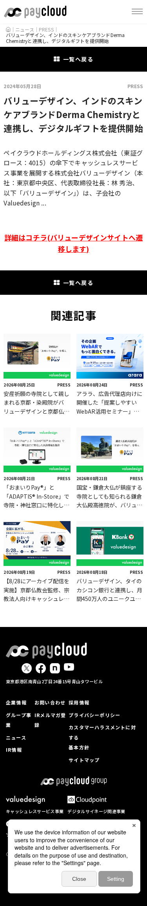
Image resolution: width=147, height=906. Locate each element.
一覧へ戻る (78, 59)
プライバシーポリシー (94, 715)
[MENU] (137, 12)
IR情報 (14, 749)
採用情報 (79, 702)
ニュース (16, 737)
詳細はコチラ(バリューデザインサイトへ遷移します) (73, 243)
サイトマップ (84, 759)
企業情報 (16, 702)
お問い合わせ (49, 702)
